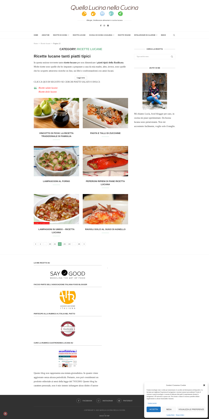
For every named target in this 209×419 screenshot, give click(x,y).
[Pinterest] (108, 25)
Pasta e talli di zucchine (105, 133)
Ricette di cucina (60, 35)
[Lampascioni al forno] (56, 161)
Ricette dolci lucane (48, 91)
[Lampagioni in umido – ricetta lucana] (56, 209)
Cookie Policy (171, 415)
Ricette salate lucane (48, 88)
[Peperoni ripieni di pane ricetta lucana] (105, 161)
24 (69, 244)
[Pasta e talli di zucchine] (105, 113)
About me (45, 35)
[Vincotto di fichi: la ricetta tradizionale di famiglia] (56, 113)
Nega (169, 409)
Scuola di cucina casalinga (100, 35)
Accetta (153, 409)
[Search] (174, 35)
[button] (204, 385)
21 (55, 244)
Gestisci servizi (152, 403)
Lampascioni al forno (56, 181)
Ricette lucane (45, 43)
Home (36, 35)
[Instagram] (104, 25)
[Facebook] (100, 25)
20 (50, 244)
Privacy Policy (180, 415)
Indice (163, 35)
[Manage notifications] (5, 414)
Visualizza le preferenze (191, 409)
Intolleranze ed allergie (144, 35)
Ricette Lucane (79, 35)
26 (79, 244)
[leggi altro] (154, 91)
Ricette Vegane (124, 35)
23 (65, 244)
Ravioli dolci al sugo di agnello (105, 229)
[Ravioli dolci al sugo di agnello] (105, 209)
